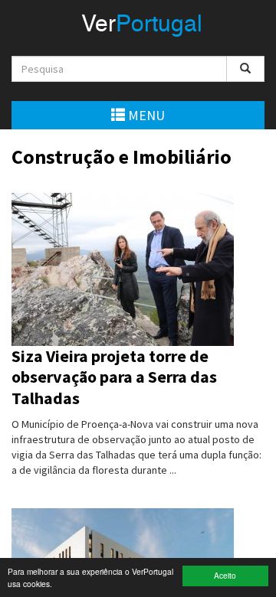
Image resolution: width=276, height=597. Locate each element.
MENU (145, 115)
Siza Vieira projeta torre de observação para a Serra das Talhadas (114, 377)
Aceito (225, 575)
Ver (141, 25)
